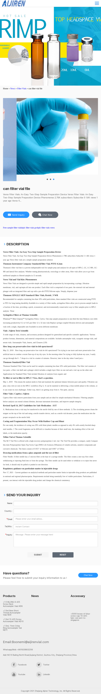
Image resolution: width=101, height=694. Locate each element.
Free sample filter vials (12, 228)
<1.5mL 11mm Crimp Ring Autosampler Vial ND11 (12, 628)
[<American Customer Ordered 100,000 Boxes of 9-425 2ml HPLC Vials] (81, 609)
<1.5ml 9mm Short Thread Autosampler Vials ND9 (12, 613)
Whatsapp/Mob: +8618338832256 (18, 650)
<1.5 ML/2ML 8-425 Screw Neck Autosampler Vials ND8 (13, 604)
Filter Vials (21, 88)
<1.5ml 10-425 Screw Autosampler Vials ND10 (13, 620)
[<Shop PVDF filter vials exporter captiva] (43, 607)
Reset (63, 555)
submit (38, 555)
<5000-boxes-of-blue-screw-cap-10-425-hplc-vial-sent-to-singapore (80, 617)
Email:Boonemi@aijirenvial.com (26, 642)
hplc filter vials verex (46, 228)
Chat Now (88, 575)
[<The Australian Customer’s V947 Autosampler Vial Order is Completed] (81, 604)
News (12, 88)
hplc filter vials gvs (29, 228)
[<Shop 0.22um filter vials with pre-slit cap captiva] (43, 616)
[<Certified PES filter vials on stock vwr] (43, 611)
